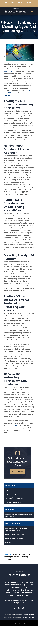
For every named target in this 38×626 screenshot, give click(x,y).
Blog (11, 554)
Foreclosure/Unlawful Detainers (14, 498)
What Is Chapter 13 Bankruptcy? (14, 534)
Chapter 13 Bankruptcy (12, 490)
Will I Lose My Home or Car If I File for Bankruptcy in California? (16, 529)
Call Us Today (20, 623)
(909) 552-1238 (13, 425)
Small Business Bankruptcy (13, 502)
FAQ (15, 603)
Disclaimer (8, 601)
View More (8, 543)
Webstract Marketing (28, 617)
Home (6, 554)
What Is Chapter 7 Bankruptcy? (14, 539)
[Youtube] (22, 609)
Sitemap (25, 601)
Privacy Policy (17, 601)
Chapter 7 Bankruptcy (11, 494)
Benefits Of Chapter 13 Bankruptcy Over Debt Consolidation (18, 515)
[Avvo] (18, 608)
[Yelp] (15, 608)
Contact (21, 603)
